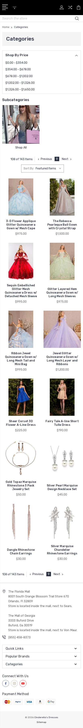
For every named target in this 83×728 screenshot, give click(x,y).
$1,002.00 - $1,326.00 (20, 83)
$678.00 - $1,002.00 (19, 76)
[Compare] (70, 8)
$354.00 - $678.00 (18, 69)
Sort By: (29, 168)
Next (65, 159)
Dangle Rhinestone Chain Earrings (21, 551)
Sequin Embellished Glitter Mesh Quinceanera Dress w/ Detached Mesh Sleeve (21, 291)
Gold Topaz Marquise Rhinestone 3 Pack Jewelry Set (21, 485)
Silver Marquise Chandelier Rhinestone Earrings (62, 550)
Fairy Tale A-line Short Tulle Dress (62, 423)
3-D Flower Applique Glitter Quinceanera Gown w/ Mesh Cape (21, 224)
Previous (46, 159)
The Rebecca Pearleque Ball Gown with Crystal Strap (62, 224)
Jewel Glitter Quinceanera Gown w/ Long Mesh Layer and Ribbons (62, 359)
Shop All (21, 147)
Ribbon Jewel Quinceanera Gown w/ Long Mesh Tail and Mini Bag (21, 359)
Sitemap (41, 722)
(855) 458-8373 (19, 637)
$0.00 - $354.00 (16, 63)
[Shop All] (20, 124)
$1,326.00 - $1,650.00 (20, 89)
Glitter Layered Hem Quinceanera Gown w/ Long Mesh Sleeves (62, 292)
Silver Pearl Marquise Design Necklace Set (62, 487)
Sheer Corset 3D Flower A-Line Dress (21, 423)
